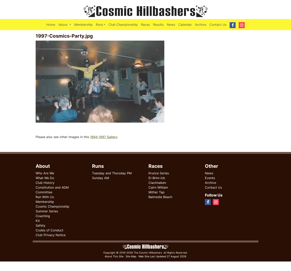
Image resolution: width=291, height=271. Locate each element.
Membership (83, 25)
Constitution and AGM (52, 187)
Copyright (109, 252)
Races (145, 25)
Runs (99, 25)
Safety (40, 225)
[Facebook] (222, 202)
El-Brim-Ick (156, 178)
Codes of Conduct (49, 230)
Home (50, 25)
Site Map (131, 256)
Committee (44, 192)
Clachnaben (157, 183)
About (65, 24)
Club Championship (123, 25)
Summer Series (47, 211)
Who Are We (45, 173)
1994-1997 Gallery (103, 137)
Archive (200, 25)
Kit (38, 221)
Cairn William (158, 187)
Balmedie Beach (160, 197)
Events (210, 178)
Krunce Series (158, 173)
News (171, 25)
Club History (45, 183)
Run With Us (45, 197)
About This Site (114, 256)
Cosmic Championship (52, 206)
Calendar (185, 25)
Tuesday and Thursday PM (112, 173)
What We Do (45, 178)
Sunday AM (100, 178)
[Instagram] (225, 202)
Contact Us (217, 25)
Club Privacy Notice (51, 235)
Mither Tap (156, 192)
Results (158, 25)
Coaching (43, 216)
